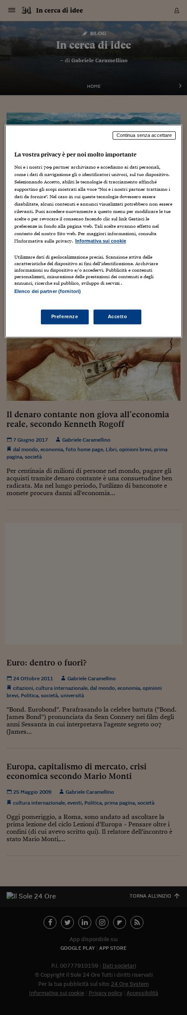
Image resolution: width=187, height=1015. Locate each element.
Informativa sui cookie (100, 241)
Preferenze (64, 316)
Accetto (117, 316)
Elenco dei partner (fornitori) (47, 291)
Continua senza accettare (144, 135)
